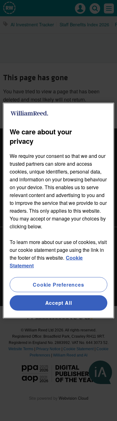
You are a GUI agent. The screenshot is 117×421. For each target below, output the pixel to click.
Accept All (58, 302)
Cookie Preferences (58, 284)
